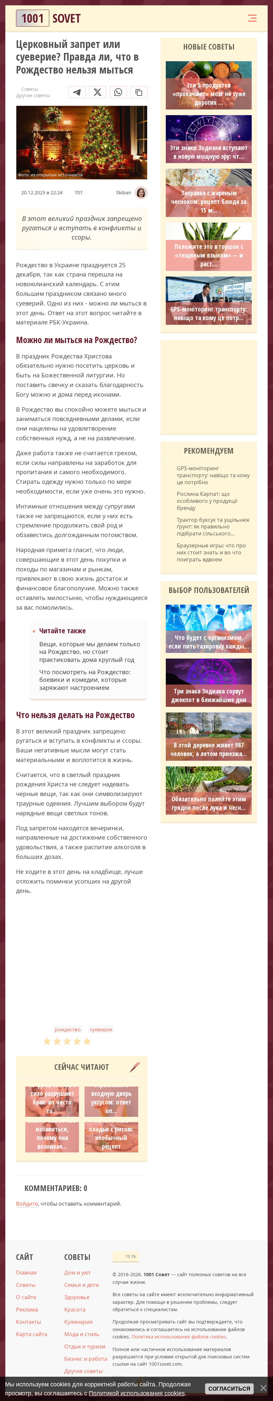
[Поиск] (212, 18)
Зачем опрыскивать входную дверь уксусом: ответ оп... (111, 1093)
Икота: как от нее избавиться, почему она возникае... (52, 1133)
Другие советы (83, 1371)
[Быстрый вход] (232, 18)
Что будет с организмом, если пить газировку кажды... (208, 642)
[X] (97, 92)
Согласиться (229, 1389)
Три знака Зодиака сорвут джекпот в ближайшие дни (208, 695)
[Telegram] (77, 92)
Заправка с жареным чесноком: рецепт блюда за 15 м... (208, 202)
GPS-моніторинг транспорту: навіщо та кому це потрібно (213, 475)
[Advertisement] (81, 960)
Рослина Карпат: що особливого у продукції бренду (207, 501)
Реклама (27, 1309)
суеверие (101, 1029)
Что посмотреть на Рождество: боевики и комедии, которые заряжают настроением (85, 680)
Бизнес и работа (85, 1358)
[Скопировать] (138, 92)
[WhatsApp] (118, 92)
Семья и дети (81, 1285)
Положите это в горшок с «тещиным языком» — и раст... (208, 255)
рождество (68, 1029)
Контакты (28, 1321)
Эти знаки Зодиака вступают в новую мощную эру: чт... (209, 152)
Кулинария (78, 1321)
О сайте (26, 1297)
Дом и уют (77, 1272)
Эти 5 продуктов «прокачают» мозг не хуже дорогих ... (208, 94)
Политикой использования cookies (137, 1393)
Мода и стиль (82, 1334)
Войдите (27, 1203)
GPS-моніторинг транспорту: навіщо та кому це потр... (208, 313)
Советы (25, 1285)
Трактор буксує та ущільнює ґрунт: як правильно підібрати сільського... (213, 526)
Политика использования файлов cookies (179, 1336)
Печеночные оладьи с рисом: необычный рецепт (111, 1133)
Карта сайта (31, 1334)
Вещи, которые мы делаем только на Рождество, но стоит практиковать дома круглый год (89, 652)
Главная (26, 1272)
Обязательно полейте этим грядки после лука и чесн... (208, 803)
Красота (75, 1309)
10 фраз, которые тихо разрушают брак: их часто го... (52, 1098)
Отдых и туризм (85, 1346)
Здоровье (77, 1297)
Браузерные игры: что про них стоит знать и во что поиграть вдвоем (211, 552)
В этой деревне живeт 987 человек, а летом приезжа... (208, 749)
